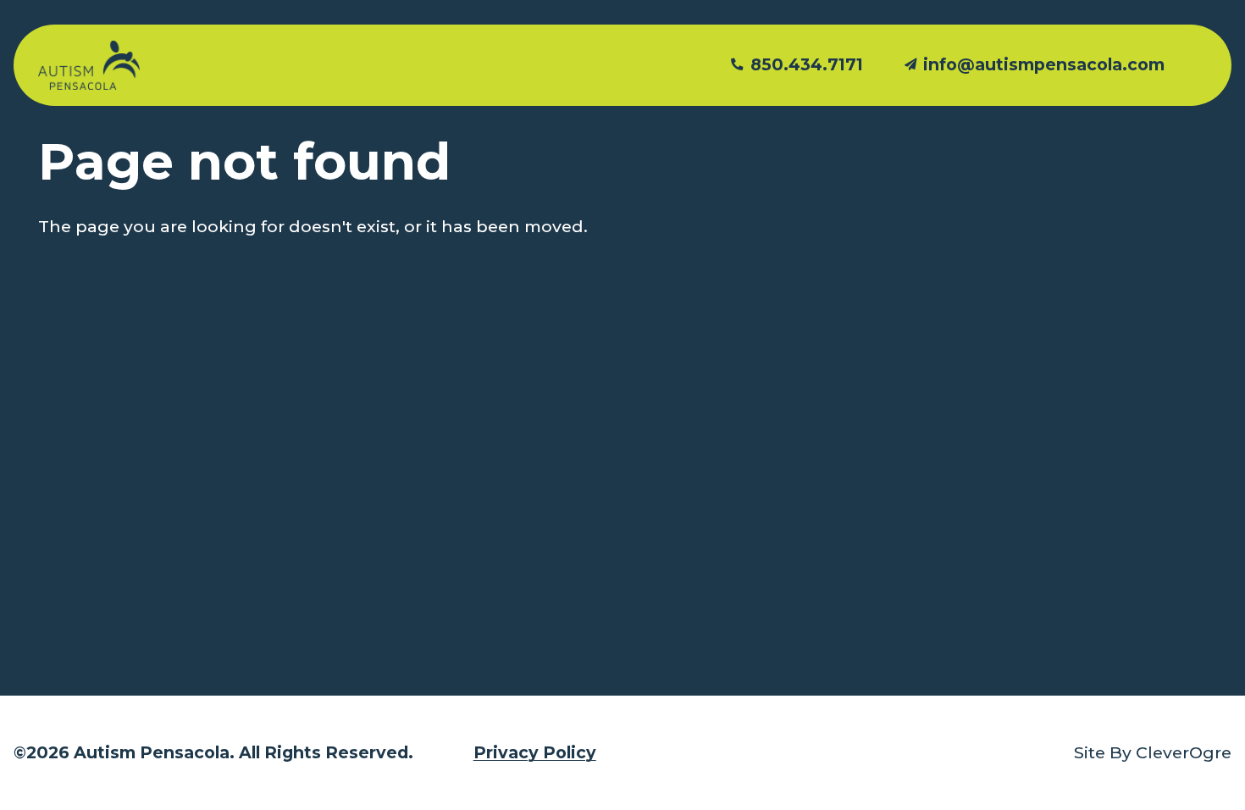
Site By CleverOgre (1152, 752)
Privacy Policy (534, 752)
